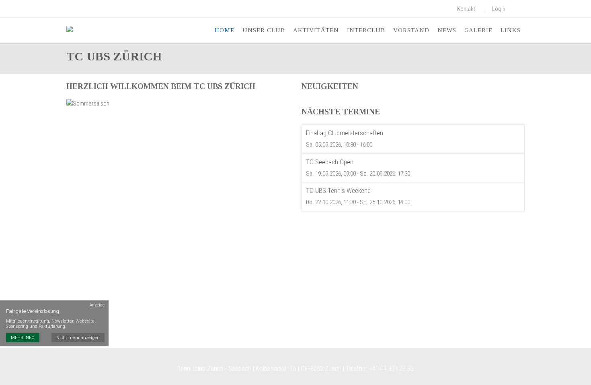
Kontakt (466, 8)
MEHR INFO (23, 337)
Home (224, 30)
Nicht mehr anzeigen (78, 337)
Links (511, 30)
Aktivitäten (316, 30)
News (446, 30)
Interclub (366, 30)
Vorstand (411, 30)
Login (498, 8)
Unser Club (263, 30)
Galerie (478, 30)
